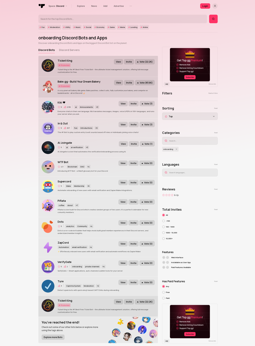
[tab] (46, 50)
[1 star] (163, 195)
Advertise (119, 6)
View (118, 61)
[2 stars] (166, 195)
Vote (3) (148, 103)
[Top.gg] (41, 6)
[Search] (213, 19)
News (94, 6)
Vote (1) (149, 143)
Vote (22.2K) (146, 61)
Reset (216, 108)
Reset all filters (213, 93)
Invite (129, 61)
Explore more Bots (53, 337)
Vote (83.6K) (146, 82)
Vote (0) (148, 163)
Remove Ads (212, 84)
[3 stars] (169, 195)
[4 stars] (172, 195)
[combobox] (190, 116)
